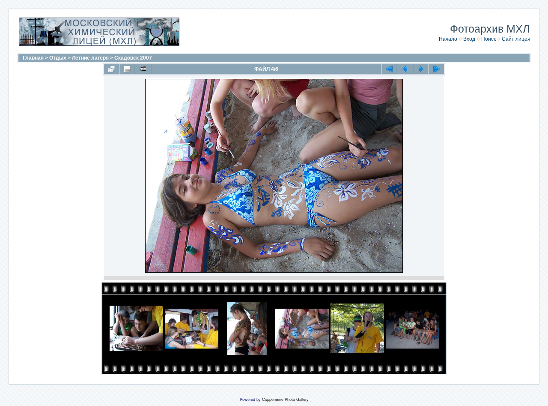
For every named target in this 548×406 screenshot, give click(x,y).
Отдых (57, 58)
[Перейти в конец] (436, 69)
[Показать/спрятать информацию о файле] (127, 69)
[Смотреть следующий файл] (421, 69)
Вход (469, 39)
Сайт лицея (516, 39)
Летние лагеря (90, 58)
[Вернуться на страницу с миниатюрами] (111, 69)
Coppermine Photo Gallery (285, 399)
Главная (33, 58)
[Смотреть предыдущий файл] (405, 69)
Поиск (488, 39)
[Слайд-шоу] (143, 69)
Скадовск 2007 (133, 58)
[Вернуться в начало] (389, 69)
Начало (448, 39)
